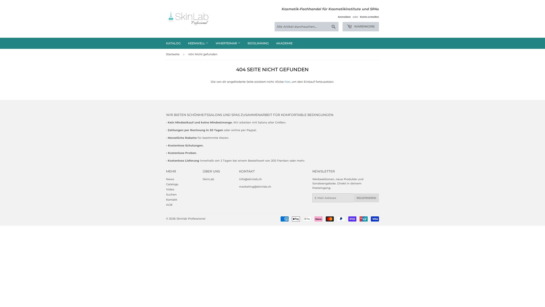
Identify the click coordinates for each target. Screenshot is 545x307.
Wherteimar (227, 43)
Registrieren (366, 198)
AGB (169, 204)
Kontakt (171, 199)
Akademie (284, 43)
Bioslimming (258, 43)
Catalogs (172, 184)
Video (170, 189)
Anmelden (344, 16)
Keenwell (197, 43)
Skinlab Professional (190, 218)
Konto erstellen (369, 16)
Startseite (172, 54)
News (170, 179)
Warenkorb (364, 26)
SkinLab (208, 179)
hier (287, 81)
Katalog (173, 43)
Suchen (171, 194)
